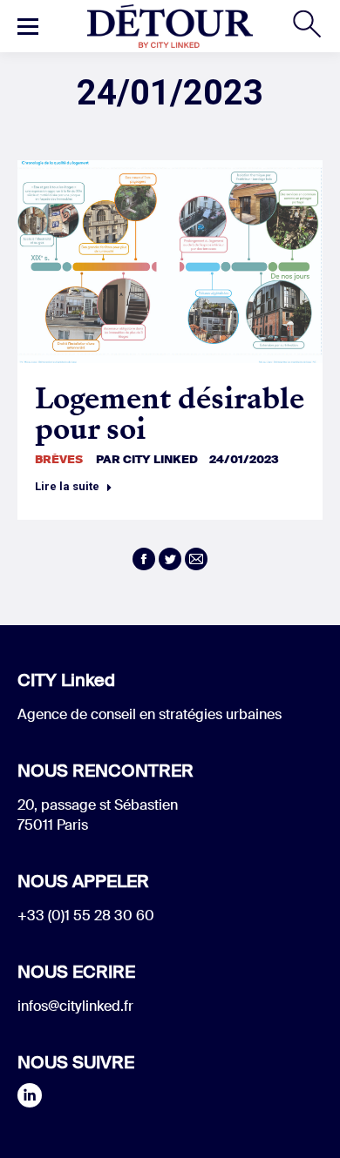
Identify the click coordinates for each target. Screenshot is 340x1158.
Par (147, 459)
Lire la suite (67, 486)
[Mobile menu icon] (27, 26)
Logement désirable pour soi (169, 413)
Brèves (59, 459)
